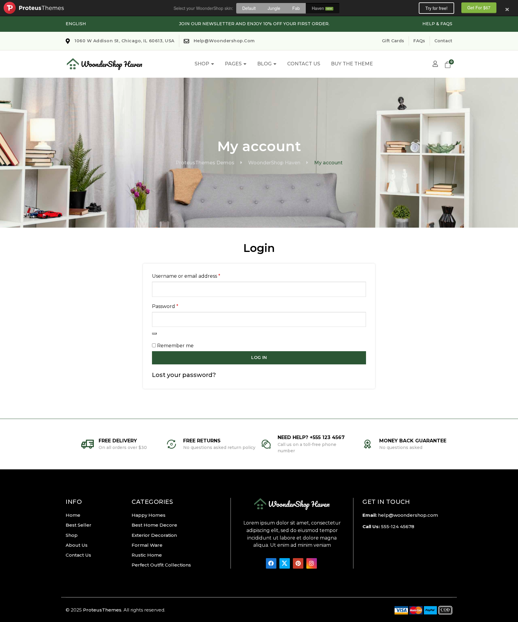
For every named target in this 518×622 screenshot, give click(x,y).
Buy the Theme (352, 64)
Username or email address (197, 276)
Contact (443, 40)
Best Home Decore (154, 525)
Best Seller (78, 525)
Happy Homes (148, 515)
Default (249, 8)
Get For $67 (478, 7)
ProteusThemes (102, 610)
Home (73, 515)
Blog (264, 64)
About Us (77, 545)
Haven (322, 8)
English (76, 23)
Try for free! (436, 8)
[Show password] (154, 333)
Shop (202, 64)
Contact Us (303, 64)
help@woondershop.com (408, 515)
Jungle (274, 8)
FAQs (419, 40)
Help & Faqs (437, 23)
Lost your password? (184, 374)
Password (176, 306)
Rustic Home (147, 555)
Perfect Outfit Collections (161, 565)
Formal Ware (147, 545)
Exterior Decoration (154, 535)
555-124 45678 (397, 526)
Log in (259, 357)
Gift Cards (393, 40)
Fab (296, 8)
